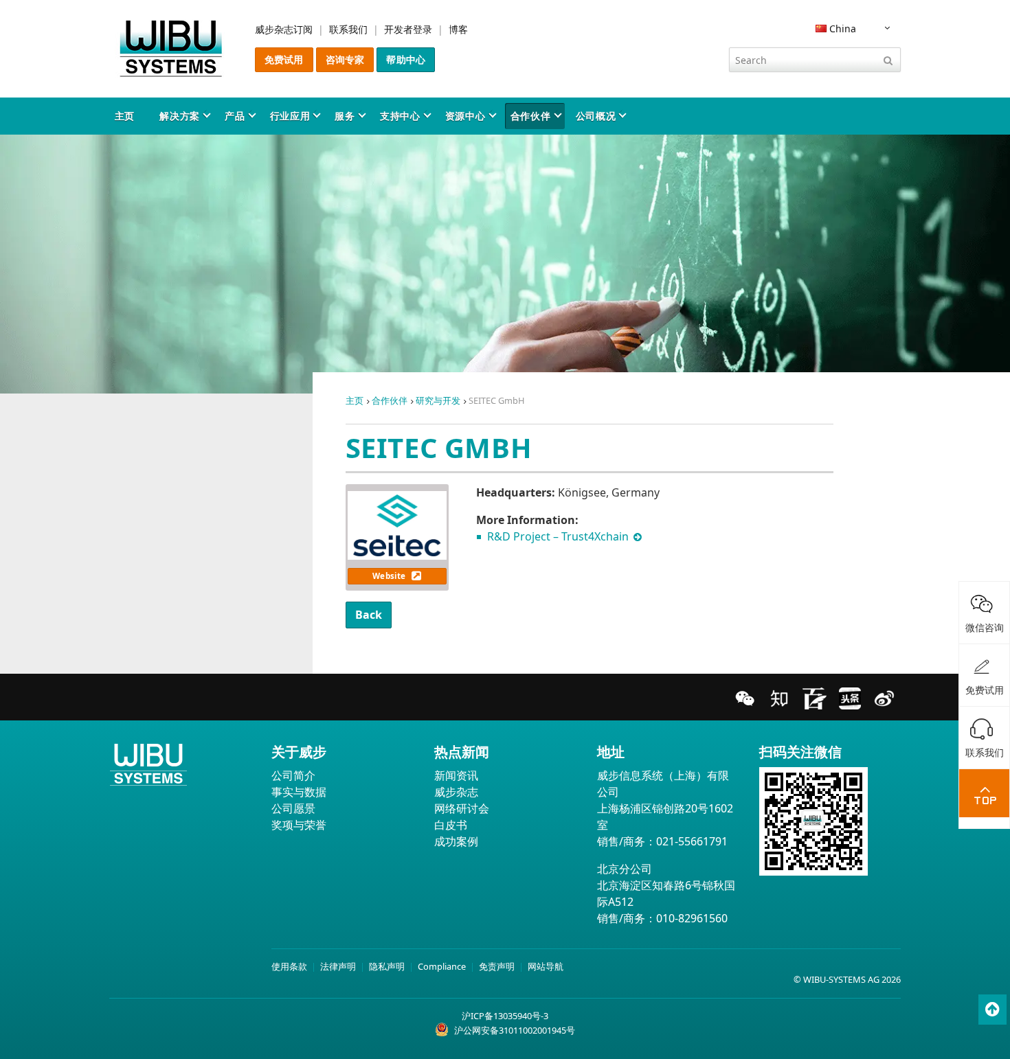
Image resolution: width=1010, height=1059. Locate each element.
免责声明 (497, 966)
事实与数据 (298, 791)
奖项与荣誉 (298, 824)
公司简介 (293, 775)
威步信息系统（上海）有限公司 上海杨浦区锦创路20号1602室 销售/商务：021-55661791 (665, 808)
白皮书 (450, 824)
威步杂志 (456, 791)
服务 (345, 115)
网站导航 (545, 966)
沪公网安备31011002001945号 (514, 1030)
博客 (458, 29)
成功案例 (456, 841)
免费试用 (284, 59)
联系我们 (348, 29)
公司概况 (596, 115)
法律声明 (338, 966)
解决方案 (179, 115)
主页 (125, 115)
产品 (235, 115)
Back (369, 614)
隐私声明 (387, 966)
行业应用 (290, 115)
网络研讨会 (461, 808)
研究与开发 (438, 400)
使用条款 (289, 966)
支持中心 (400, 115)
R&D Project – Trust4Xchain (559, 536)
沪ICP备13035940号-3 (505, 1016)
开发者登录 (408, 29)
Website (389, 576)
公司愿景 (293, 808)
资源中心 (465, 115)
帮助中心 (405, 59)
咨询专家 (345, 59)
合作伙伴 (530, 115)
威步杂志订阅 (284, 29)
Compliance (442, 966)
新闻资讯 (456, 775)
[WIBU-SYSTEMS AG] (171, 49)
